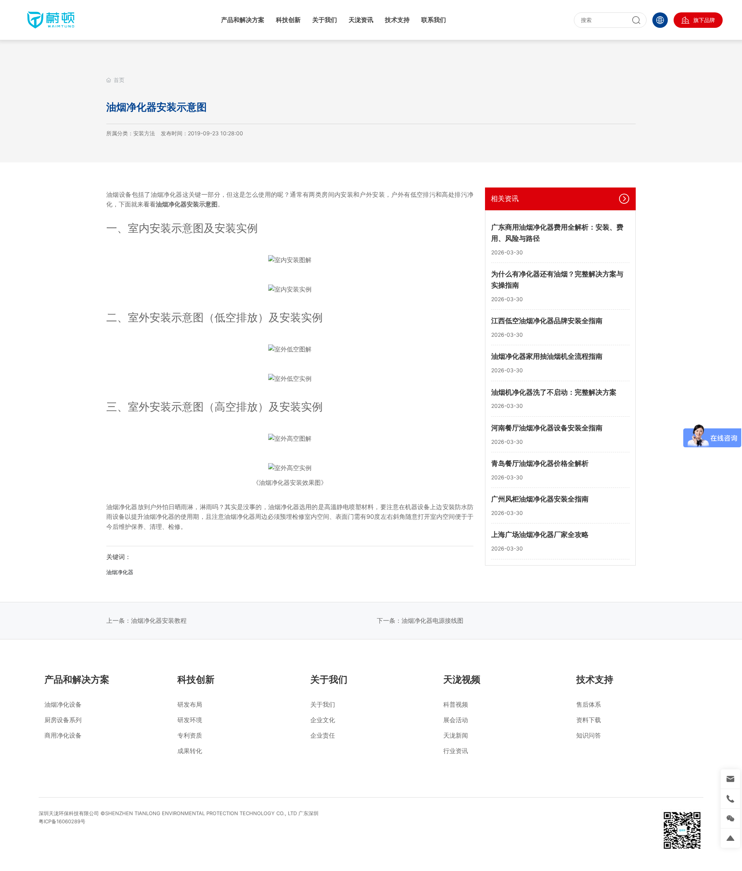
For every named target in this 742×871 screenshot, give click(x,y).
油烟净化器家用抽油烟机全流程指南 (546, 356)
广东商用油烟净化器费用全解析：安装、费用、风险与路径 (557, 232)
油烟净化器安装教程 (159, 620)
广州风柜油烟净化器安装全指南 (540, 498)
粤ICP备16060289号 (62, 821)
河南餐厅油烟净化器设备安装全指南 (546, 427)
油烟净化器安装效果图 (290, 482)
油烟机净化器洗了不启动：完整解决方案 (553, 392)
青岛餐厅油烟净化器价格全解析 (540, 463)
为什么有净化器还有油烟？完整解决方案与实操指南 (557, 279)
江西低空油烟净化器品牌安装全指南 (546, 320)
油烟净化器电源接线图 (432, 620)
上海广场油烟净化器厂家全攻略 (540, 534)
